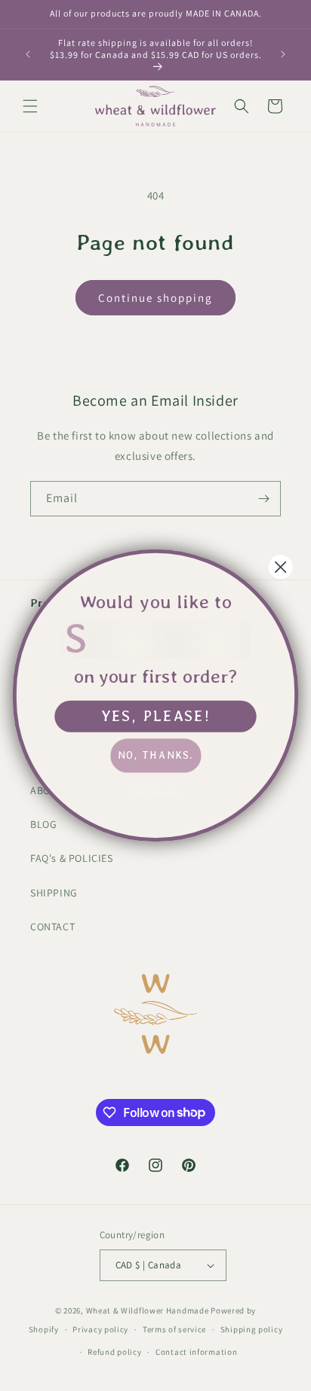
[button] (30, 106)
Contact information (196, 1352)
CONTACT (52, 926)
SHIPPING (54, 892)
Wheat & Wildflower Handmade (147, 1310)
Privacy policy (100, 1329)
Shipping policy (251, 1329)
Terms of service (174, 1329)
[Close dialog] (281, 567)
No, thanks (155, 793)
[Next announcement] (283, 54)
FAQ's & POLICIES (71, 858)
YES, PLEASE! (156, 716)
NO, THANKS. (155, 755)
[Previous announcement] (28, 54)
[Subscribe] (263, 498)
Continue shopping (155, 298)
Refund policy (114, 1352)
